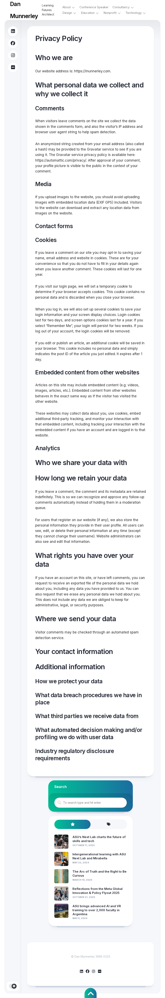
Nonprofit (110, 13)
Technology (133, 13)
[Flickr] (13, 67)
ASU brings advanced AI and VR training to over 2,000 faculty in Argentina (96, 910)
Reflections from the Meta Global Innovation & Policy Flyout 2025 (97, 891)
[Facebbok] (13, 43)
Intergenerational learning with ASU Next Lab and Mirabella (99, 856)
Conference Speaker (93, 7)
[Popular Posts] (72, 824)
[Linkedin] (13, 31)
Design (67, 13)
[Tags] (109, 824)
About (66, 7)
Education (88, 13)
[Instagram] (13, 55)
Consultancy (121, 7)
